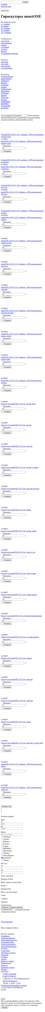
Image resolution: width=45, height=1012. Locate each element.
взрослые (4, 62)
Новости (4, 965)
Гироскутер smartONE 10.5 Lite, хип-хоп (17, 446)
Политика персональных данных (14, 985)
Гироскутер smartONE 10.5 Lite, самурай (17, 679)
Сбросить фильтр (16, 907)
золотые (4, 49)
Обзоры (4, 970)
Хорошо (4, 1007)
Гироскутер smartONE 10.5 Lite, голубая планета (20, 637)
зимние (4, 45)
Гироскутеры (6, 6)
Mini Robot (5, 91)
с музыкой (5, 47)
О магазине (5, 951)
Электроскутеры (7, 942)
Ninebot (4, 95)
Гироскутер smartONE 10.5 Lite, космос (16, 425)
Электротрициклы (8, 944)
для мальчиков (6, 68)
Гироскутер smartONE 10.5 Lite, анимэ (16, 510)
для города (5, 41)
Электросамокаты (8, 938)
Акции (3, 959)
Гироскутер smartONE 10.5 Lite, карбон (16, 658)
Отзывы (4, 957)
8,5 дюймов (5, 28)
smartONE (5, 108)
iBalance (4, 83)
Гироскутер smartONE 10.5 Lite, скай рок (17, 701)
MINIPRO (5, 104)
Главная (4, 4)
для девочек (5, 66)
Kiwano (4, 100)
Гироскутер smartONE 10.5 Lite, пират (16, 722)
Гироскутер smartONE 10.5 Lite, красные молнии (20, 489)
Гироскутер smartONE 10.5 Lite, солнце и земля (19, 467)
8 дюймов (5, 26)
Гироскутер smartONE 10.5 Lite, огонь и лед (18, 552)
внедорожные (6, 43)
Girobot (4, 87)
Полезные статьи (7, 967)
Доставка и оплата (8, 953)
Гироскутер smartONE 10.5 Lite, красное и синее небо (22, 743)
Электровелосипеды (9, 940)
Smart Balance (6, 79)
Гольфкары (5, 936)
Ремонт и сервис (7, 961)
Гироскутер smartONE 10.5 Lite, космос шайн (18, 531)
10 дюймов (5, 30)
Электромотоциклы (8, 946)
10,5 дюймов (6, 33)
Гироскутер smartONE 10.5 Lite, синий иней (18, 404)
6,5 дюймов (5, 24)
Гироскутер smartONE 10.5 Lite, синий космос (19, 595)
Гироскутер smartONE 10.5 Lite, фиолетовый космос (21, 616)
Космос (4, 51)
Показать (5, 907)
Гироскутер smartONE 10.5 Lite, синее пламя (18, 573)
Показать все (6, 806)
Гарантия (4, 955)
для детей (4, 64)
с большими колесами (9, 54)
